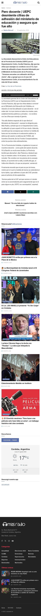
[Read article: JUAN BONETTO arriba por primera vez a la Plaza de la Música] (20, 241)
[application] (20, 95)
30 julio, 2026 (6, 386)
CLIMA (3, 554)
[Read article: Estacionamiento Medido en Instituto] (20, 367)
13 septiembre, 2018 (23, 30)
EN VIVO (10, 608)
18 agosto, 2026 (7, 273)
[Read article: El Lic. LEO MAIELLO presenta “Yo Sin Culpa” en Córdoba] (20, 289)
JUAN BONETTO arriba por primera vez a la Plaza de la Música (19, 258)
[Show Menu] (2, 2)
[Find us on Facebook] (1, 541)
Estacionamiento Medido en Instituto (16, 383)
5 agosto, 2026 (6, 351)
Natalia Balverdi (8, 30)
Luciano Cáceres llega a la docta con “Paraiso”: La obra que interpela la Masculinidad (16, 345)
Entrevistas (7, 301)
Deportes (4, 560)
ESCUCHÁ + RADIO (10, 440)
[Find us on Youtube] (13, 541)
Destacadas (5, 563)
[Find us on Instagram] (9, 541)
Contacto (18, 608)
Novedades (32, 557)
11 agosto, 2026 (7, 311)
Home (3, 8)
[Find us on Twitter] (5, 541)
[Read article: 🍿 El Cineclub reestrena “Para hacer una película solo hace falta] (20, 402)
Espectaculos (19, 557)
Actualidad (5, 551)
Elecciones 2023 (20, 551)
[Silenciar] (31, 95)
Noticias (8, 8)
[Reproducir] (4, 95)
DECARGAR (5, 485)
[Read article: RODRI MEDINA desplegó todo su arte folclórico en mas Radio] (5, 573)
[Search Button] (39, 2)
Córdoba (4, 557)
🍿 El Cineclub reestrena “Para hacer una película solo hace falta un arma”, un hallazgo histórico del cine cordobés (20, 421)
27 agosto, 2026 (7, 262)
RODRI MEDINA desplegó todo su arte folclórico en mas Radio (24, 573)
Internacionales (20, 560)
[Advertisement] (20, 501)
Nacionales (18, 563)
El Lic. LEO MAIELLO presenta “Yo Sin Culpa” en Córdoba (20, 306)
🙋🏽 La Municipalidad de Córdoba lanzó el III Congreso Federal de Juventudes (19, 269)
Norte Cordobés (33, 551)
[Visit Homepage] (20, 2)
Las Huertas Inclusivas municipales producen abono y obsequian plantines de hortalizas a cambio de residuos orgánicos (24, 591)
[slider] (36, 95)
